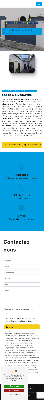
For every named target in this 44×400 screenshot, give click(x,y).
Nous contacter (35, 145)
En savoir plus (15, 145)
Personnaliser (14, 395)
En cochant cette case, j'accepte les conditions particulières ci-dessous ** (21, 319)
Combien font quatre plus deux (16, 309)
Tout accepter (15, 386)
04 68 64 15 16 (22, 199)
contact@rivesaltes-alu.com (22, 219)
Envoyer (9, 327)
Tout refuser (15, 390)
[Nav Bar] (39, 4)
